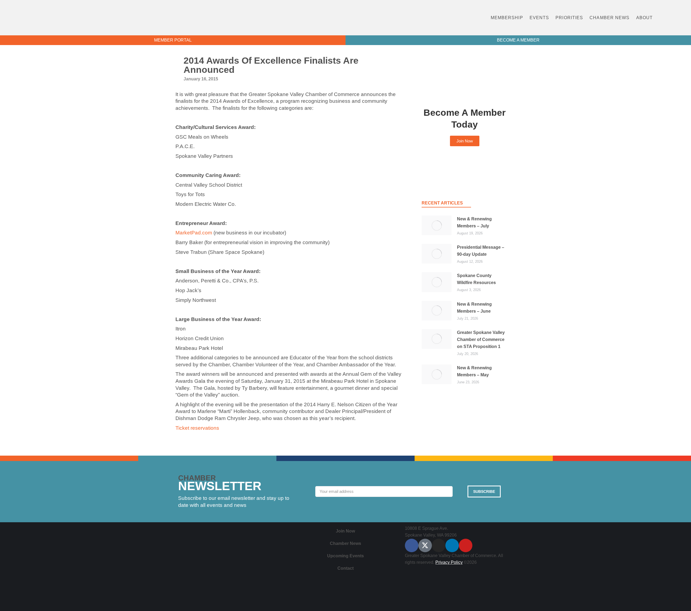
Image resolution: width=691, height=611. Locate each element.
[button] (672, 17)
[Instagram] (438, 545)
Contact (345, 568)
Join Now (345, 531)
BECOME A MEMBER (518, 40)
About (644, 17)
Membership (507, 17)
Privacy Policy (449, 562)
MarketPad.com (193, 232)
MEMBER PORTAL (173, 40)
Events (539, 17)
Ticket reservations (197, 428)
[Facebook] (411, 545)
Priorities (569, 17)
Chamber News (609, 17)
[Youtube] (465, 545)
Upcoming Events (345, 556)
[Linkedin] (452, 545)
